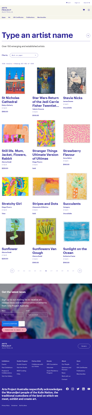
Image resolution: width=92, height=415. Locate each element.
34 (35, 271)
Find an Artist (36, 361)
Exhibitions (5, 361)
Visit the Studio (22, 367)
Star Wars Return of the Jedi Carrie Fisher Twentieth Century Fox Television (45, 101)
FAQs (18, 374)
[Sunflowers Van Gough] (45, 231)
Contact (64, 379)
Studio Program (22, 361)
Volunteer (50, 367)
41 (73, 271)
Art (9, 17)
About (64, 361)
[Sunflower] (15, 231)
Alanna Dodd (6, 162)
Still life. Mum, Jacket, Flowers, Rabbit (14, 154)
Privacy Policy (6, 405)
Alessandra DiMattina (40, 207)
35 (41, 271)
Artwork (4, 108)
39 (62, 271)
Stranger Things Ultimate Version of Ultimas (45, 154)
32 (24, 271)
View (3, 213)
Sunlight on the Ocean (75, 251)
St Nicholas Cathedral (10, 100)
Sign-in (77, 2)
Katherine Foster (69, 256)
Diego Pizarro (37, 162)
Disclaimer (14, 405)
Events (4, 364)
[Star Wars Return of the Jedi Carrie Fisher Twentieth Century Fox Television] (45, 80)
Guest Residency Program (52, 372)
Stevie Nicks (72, 98)
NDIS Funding (21, 371)
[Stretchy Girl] (15, 186)
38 (57, 271)
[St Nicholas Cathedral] (15, 80)
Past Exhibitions (7, 367)
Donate (84, 346)
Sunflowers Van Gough (44, 251)
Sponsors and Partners (66, 368)
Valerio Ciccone (38, 109)
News (63, 373)
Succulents (72, 204)
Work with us (66, 376)
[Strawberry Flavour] (76, 133)
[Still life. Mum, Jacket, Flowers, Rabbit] (15, 133)
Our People (65, 364)
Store (78, 361)
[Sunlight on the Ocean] (76, 231)
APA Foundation (52, 364)
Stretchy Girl (12, 204)
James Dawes (68, 101)
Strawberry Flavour (72, 153)
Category (66, 207)
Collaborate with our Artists (37, 365)
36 (46, 271)
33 (30, 271)
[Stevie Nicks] (76, 80)
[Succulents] (76, 186)
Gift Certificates (18, 17)
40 (68, 271)
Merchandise (41, 17)
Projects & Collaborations (7, 372)
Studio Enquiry (22, 364)
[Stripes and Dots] (45, 186)
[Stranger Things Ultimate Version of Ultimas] (45, 133)
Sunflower (10, 249)
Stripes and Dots (45, 204)
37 (51, 271)
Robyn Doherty (7, 105)
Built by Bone (23, 405)
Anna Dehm (67, 158)
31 (19, 271)
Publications (30, 17)
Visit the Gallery (7, 376)
